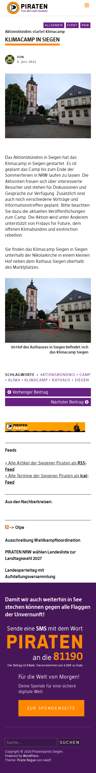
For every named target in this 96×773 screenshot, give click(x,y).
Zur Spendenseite (51, 708)
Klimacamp (36, 380)
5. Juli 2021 (26, 62)
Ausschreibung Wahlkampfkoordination (42, 540)
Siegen (82, 380)
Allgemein (54, 25)
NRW (85, 25)
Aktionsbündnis (57, 374)
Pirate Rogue (26, 760)
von (20, 57)
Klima (14, 380)
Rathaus (61, 380)
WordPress (31, 756)
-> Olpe (17, 527)
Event (72, 25)
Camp (85, 374)
